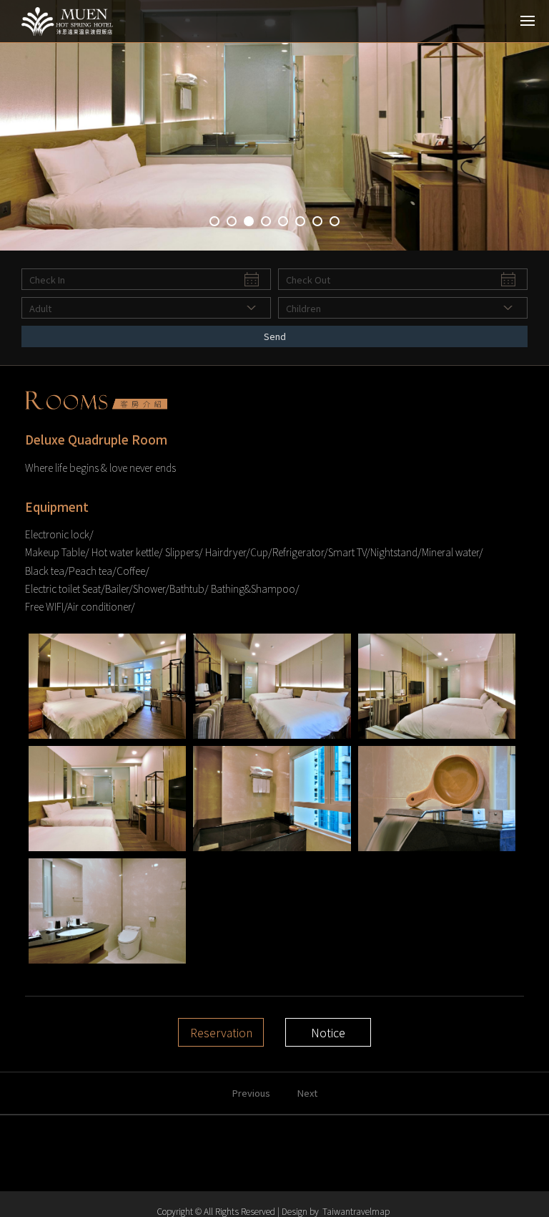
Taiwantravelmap (356, 1211)
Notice (328, 1032)
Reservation (221, 1032)
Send (275, 336)
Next (307, 1093)
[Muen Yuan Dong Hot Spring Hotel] (75, 21)
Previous (251, 1093)
